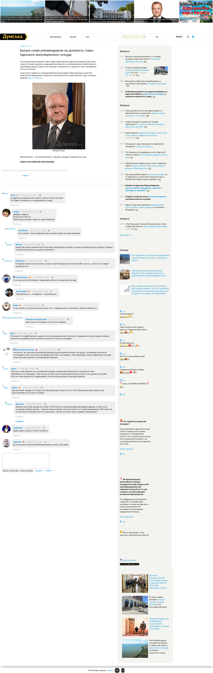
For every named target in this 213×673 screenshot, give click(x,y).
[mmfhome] (10, 229)
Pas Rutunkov (21, 277)
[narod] (5, 368)
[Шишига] (9, 404)
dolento (19, 244)
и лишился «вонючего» (145, 95)
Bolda (15, 305)
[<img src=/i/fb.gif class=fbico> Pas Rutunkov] (6, 282)
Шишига (20, 404)
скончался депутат (158, 196)
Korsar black (21, 291)
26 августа (124, 51)
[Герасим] (6, 446)
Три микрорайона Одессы (136, 174)
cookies (110, 670)
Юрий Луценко (132, 133)
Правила (39, 470)
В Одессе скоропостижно (137, 196)
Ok (117, 670)
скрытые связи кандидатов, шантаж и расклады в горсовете (143, 189)
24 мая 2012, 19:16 (32, 428)
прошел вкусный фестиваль (155, 226)
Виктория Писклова (24, 349)
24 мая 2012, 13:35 (28, 195)
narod (13, 368)
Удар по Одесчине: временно (138, 205)
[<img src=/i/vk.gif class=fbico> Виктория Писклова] (6, 354)
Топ (87, 37)
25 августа (124, 105)
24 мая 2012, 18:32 (34, 404)
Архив (73, 37)
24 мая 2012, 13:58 (41, 277)
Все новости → (126, 235)
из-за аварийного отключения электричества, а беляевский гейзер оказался (146, 177)
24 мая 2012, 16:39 (32, 244)
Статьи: (124, 250)
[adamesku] (6, 432)
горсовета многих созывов (138, 199)
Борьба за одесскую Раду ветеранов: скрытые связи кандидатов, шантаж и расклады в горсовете (110, 20)
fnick (13, 195)
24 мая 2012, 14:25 (40, 291)
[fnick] (5, 193)
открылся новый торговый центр (157, 602)
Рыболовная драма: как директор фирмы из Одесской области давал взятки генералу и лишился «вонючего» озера (22, 19)
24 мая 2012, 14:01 (56, 319)
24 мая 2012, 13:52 (34, 261)
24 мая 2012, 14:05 (47, 349)
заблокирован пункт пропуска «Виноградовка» (144, 206)
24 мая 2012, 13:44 (29, 211)
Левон (15, 387)
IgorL (12, 333)
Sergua (16, 211)
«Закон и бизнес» (35, 78)
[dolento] (9, 244)
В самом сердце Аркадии (136, 67)
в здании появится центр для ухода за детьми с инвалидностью (145, 167)
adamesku (18, 428)
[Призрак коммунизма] (12, 317)
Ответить (15, 205)
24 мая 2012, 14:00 (31, 305)
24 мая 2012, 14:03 (25, 333)
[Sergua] (6, 216)
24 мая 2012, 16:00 (26, 368)
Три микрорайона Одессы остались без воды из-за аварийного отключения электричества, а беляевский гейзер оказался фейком (66, 19)
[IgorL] (5, 333)
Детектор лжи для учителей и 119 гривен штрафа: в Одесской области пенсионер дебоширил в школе (158, 581)
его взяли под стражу (156, 83)
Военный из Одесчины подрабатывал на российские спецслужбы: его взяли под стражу (159, 623)
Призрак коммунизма (36, 319)
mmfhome (23, 230)
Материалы (55, 37)
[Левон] (5, 387)
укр (157, 36)
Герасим (17, 442)
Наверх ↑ (26, 175)
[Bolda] (6, 310)
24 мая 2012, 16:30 (30, 387)
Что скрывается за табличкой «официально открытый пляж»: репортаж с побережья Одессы (150, 257)
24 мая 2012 (24, 46)
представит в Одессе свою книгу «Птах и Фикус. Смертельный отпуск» (146, 134)
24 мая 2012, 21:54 (34, 442)
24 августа (124, 218)
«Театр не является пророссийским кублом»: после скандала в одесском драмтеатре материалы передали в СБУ (148, 273)
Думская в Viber (129, 560)
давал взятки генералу (153, 94)
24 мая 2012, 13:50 (37, 230)
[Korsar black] (9, 296)
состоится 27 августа (144, 146)
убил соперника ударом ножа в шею (146, 155)
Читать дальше (126, 449)
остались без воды (156, 174)
